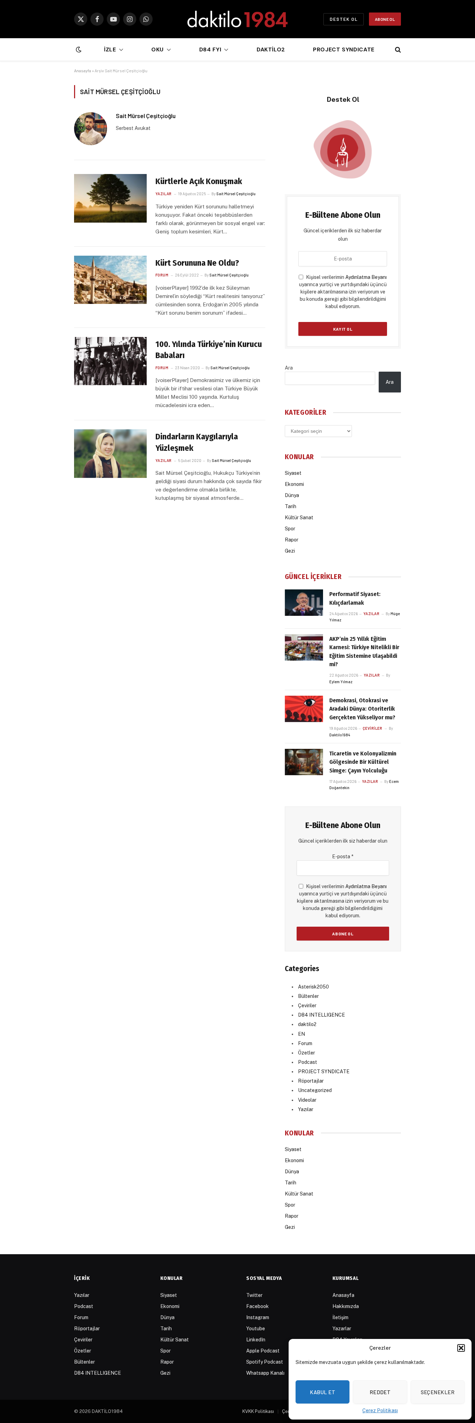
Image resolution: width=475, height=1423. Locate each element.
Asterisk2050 (313, 987)
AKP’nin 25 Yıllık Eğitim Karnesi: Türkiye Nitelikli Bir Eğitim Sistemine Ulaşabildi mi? (364, 651)
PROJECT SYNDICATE (323, 1071)
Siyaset (293, 473)
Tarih (290, 506)
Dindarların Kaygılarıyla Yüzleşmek (196, 442)
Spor (290, 528)
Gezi (290, 551)
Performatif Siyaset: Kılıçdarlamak (354, 598)
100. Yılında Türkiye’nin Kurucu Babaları (208, 350)
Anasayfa (82, 70)
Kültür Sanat (299, 517)
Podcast (307, 1062)
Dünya (292, 495)
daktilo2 (271, 49)
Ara (289, 368)
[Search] (397, 50)
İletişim (340, 1317)
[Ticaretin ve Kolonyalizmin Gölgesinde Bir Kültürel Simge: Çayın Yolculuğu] (304, 762)
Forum (162, 275)
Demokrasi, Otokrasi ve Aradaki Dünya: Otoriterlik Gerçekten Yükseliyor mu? (362, 709)
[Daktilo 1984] (237, 19)
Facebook (257, 1306)
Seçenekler (438, 1392)
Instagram (257, 1317)
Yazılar (163, 193)
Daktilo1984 (339, 735)
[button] (461, 1348)
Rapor (291, 540)
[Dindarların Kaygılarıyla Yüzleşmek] (110, 453)
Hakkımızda (345, 1306)
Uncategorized (315, 1090)
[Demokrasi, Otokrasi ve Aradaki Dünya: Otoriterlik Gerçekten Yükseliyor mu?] (304, 709)
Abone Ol (385, 19)
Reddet (380, 1392)
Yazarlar (341, 1328)
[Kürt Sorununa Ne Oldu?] (110, 280)
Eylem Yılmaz (341, 681)
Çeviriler (373, 728)
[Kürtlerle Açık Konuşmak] (110, 198)
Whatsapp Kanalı (265, 1373)
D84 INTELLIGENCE (321, 1015)
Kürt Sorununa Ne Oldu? (197, 263)
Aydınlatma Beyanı (366, 277)
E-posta (342, 856)
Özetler (306, 1053)
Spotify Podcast (264, 1362)
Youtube (255, 1328)
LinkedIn (255, 1339)
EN (301, 1034)
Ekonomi (294, 484)
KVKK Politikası (258, 1411)
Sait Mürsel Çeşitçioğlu (146, 115)
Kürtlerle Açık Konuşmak (198, 181)
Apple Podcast (263, 1351)
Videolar (307, 1100)
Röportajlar (311, 1081)
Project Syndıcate (344, 49)
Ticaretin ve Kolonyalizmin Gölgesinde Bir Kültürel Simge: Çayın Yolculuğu (362, 762)
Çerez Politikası (380, 1410)
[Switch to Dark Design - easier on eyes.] (78, 50)
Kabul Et (322, 1392)
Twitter (254, 1295)
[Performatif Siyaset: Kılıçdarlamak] (304, 602)
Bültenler (308, 996)
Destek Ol (343, 19)
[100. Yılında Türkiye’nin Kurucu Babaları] (110, 361)
